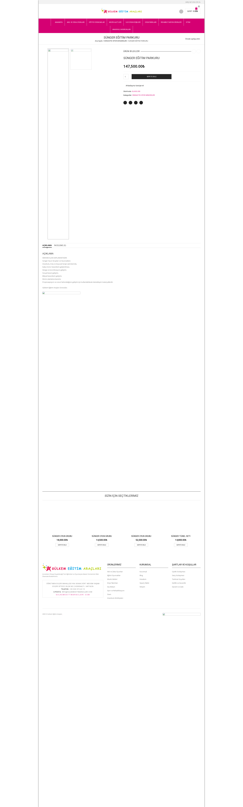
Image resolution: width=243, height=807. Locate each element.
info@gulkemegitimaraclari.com (77, 592)
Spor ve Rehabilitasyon (115, 590)
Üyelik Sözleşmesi (178, 571)
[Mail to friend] (141, 102)
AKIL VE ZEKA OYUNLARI (76, 22)
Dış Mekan (111, 587)
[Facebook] (130, 102)
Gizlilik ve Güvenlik (179, 583)
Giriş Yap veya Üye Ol (193, 2)
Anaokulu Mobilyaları (115, 598)
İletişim (142, 587)
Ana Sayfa (98, 41)
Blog (141, 575)
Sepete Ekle (151, 77)
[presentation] (41, 521)
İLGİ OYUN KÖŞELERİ (133, 22)
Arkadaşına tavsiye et (135, 85)
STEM (188, 22)
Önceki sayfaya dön (192, 39)
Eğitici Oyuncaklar (113, 575)
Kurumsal (143, 571)
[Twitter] (125, 102)
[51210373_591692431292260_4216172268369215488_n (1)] (81, 59)
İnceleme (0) (60, 245)
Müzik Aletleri (112, 579)
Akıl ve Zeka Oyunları (115, 571)
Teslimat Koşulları (178, 579)
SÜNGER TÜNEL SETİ (180, 536)
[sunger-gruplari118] (58, 143)
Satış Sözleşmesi (178, 575)
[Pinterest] (136, 102)
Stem (109, 594)
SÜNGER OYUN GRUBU (62, 536)
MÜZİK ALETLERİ (115, 22)
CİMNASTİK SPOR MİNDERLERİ (115, 41)
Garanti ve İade (177, 587)
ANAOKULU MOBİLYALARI (121, 29)
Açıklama (47, 245)
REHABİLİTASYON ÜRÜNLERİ (171, 22)
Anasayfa (59, 22)
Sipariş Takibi (144, 583)
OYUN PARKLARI (150, 22)
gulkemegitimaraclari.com (73, 595)
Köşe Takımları (112, 583)
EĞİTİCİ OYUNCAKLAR (97, 22)
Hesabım (143, 579)
